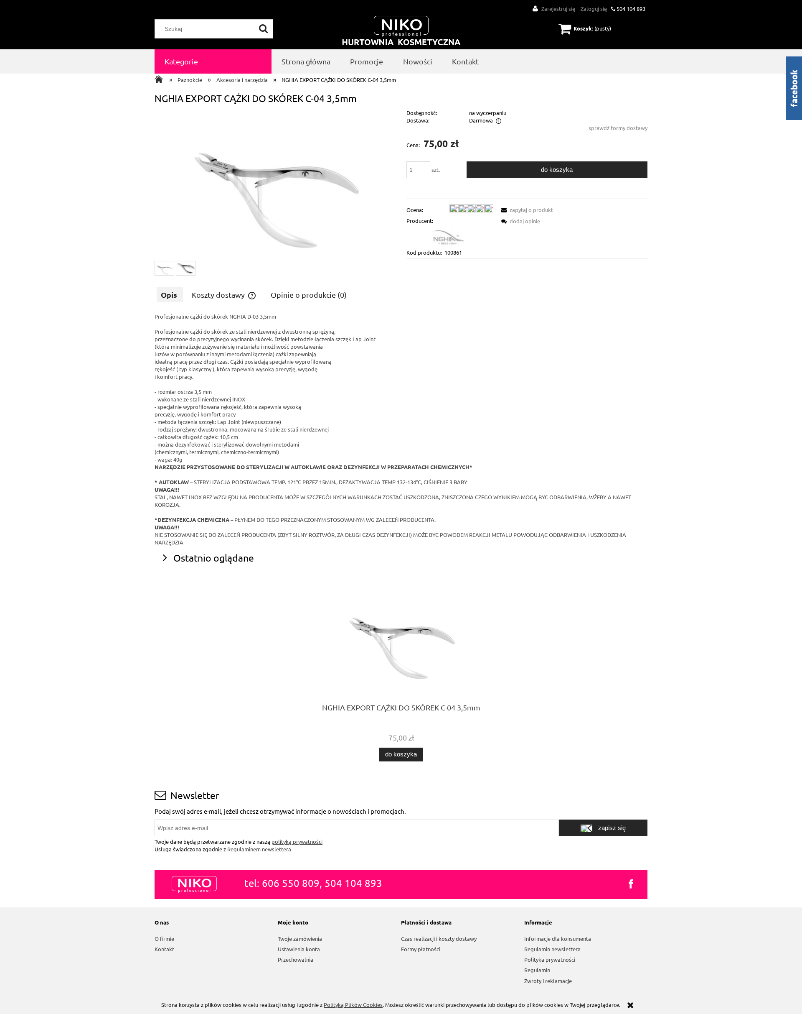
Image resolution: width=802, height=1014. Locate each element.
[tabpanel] (401, 429)
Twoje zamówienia (300, 938)
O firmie (164, 938)
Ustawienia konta (299, 949)
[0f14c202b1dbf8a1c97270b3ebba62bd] (164, 268)
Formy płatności (420, 949)
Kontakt (164, 949)
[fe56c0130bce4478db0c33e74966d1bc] (185, 268)
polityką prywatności (297, 841)
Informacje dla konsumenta (557, 938)
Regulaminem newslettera (259, 849)
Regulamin (537, 969)
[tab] (170, 294)
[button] (526, 209)
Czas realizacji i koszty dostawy (439, 938)
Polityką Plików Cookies (353, 1004)
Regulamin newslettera (552, 949)
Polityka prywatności (549, 959)
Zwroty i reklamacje (548, 980)
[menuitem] (213, 61)
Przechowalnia (295, 959)
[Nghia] (448, 236)
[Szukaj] (263, 28)
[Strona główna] (401, 31)
